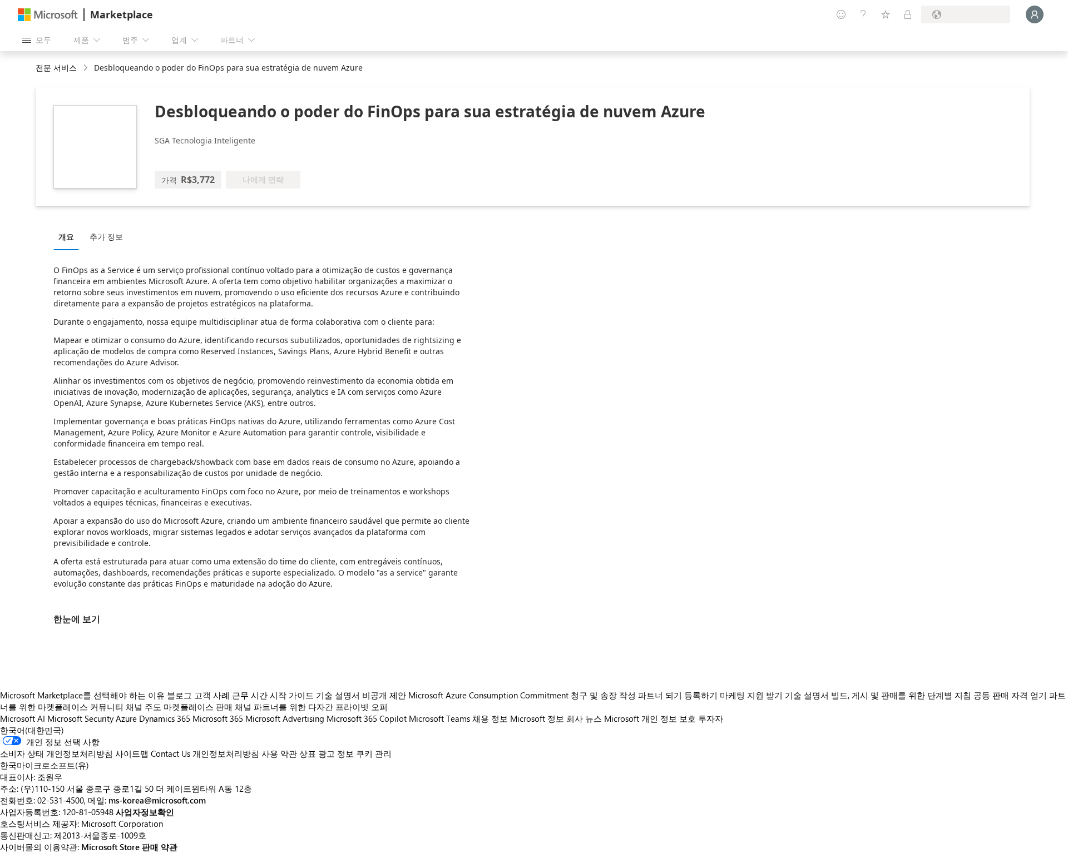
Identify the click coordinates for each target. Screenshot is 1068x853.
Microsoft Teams (439, 718)
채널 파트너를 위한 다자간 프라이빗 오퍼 (311, 706)
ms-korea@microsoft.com (157, 800)
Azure (126, 718)
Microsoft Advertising (284, 718)
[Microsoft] (48, 14)
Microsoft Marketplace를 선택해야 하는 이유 (82, 695)
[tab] (69, 236)
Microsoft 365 (217, 718)
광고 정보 (336, 753)
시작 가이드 (292, 695)
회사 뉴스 (584, 718)
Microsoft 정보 (537, 718)
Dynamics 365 (164, 718)
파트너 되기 (660, 695)
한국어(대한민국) (32, 730)
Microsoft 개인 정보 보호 (650, 718)
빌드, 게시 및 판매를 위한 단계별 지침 (901, 695)
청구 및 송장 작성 (603, 695)
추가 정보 (106, 236)
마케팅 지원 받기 (751, 695)
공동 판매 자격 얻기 (1010, 695)
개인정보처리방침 (225, 753)
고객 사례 (212, 695)
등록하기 (701, 695)
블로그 (179, 695)
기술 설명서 (338, 695)
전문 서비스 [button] (56, 67)
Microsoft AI (22, 718)
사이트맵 (132, 753)
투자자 (710, 718)
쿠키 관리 (374, 753)
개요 (66, 236)
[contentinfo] (86, 68)
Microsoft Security (80, 718)
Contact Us (170, 753)
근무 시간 (250, 695)
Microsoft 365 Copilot (367, 718)
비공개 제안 (384, 695)
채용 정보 (490, 718)
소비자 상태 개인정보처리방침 (56, 753)
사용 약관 (279, 753)
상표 (307, 753)
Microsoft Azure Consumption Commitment (489, 695)
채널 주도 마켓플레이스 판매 (179, 706)
